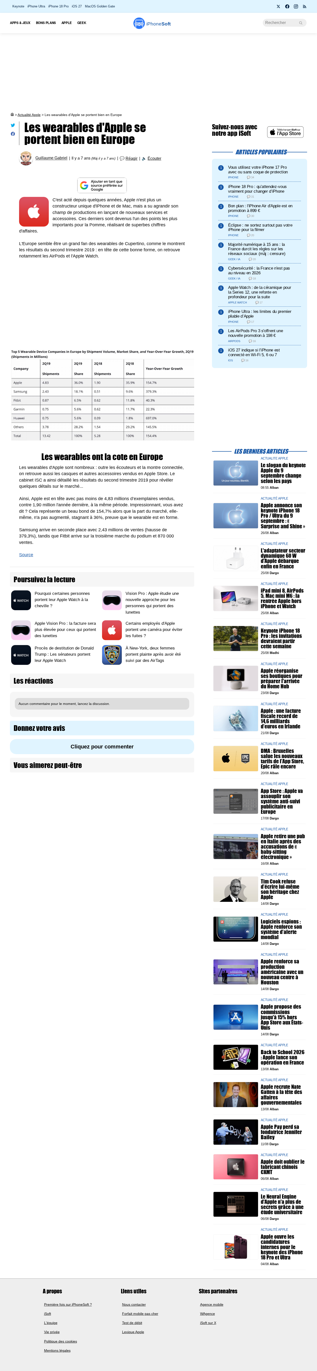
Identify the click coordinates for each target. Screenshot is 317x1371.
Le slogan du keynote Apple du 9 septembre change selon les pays (283, 473)
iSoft (47, 1314)
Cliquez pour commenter (102, 747)
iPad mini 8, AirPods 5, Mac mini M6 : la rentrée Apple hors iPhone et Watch (282, 598)
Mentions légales (57, 1350)
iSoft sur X (208, 1323)
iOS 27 (77, 6)
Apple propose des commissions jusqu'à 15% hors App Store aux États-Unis (282, 1017)
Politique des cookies (60, 1341)
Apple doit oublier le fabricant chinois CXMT (283, 1167)
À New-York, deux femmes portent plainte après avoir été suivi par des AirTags (153, 654)
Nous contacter (134, 1304)
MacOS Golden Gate (100, 6)
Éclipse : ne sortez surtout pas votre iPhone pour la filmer (260, 227)
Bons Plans (46, 22)
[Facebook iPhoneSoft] (287, 7)
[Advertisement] (158, 72)
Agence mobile (211, 1304)
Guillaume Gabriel (51, 158)
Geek (81, 22)
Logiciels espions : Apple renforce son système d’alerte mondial (281, 929)
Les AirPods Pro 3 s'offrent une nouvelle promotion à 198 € (255, 333)
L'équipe (50, 1323)
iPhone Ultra (36, 6)
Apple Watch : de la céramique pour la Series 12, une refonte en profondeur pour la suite (259, 292)
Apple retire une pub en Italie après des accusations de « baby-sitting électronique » (283, 846)
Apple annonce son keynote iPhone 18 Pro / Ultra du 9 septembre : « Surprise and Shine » (283, 516)
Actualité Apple (29, 115)
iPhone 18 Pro (58, 6)
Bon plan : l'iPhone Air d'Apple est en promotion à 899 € (260, 208)
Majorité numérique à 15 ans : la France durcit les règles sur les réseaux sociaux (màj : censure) (256, 249)
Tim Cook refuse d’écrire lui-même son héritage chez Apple (280, 889)
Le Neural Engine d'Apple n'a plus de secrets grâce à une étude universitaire (282, 1204)
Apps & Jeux (20, 22)
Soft (158, 23)
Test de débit (132, 1323)
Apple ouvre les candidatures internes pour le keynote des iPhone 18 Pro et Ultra (282, 1247)
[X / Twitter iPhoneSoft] (278, 7)
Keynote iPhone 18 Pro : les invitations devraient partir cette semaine (281, 638)
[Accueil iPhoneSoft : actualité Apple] (12, 115)
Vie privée (52, 1332)
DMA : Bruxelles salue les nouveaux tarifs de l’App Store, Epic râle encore (282, 758)
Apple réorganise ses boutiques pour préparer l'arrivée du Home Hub (281, 678)
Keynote (18, 6)
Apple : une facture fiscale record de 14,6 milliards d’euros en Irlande (281, 718)
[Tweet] (12, 126)
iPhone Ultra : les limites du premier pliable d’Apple (259, 314)
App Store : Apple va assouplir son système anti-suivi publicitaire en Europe (282, 801)
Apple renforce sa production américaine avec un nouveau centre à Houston (282, 972)
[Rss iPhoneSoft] (304, 7)
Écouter (154, 158)
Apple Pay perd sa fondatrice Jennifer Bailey (281, 1132)
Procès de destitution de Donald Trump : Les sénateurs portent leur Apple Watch (64, 654)
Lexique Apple (133, 1332)
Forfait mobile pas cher (140, 1314)
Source (26, 554)
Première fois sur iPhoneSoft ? (68, 1304)
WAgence (207, 1314)
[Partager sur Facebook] (12, 135)
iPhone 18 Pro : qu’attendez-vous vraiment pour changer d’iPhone (257, 189)
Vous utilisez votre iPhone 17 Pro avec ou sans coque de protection (258, 169)
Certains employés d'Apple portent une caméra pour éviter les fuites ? (154, 629)
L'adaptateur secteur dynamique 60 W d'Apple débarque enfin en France (283, 558)
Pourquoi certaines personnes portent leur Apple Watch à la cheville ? (62, 599)
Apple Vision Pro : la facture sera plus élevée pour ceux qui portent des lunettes (65, 629)
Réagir (131, 158)
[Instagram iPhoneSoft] (295, 7)
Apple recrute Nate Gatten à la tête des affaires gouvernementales (281, 1094)
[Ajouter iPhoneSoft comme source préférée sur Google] (102, 185)
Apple (66, 22)
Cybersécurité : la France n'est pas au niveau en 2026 (259, 270)
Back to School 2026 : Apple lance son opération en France (282, 1057)
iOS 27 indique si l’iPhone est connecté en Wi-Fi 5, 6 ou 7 (254, 352)
